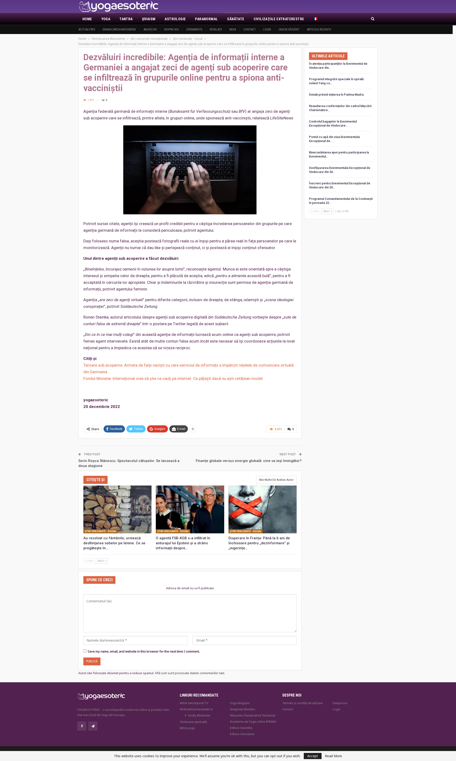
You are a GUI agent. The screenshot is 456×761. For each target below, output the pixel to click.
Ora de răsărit (289, 29)
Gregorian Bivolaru (242, 709)
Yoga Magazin (240, 703)
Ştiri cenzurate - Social (100, 531)
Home (87, 19)
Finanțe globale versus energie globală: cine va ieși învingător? (249, 461)
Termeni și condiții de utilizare (302, 703)
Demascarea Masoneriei (119, 29)
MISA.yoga (187, 728)
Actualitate (86, 29)
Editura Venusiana (242, 734)
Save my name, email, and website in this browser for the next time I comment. (144, 651)
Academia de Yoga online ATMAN (253, 721)
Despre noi (171, 29)
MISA (232, 29)
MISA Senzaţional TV (194, 703)
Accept (312, 756)
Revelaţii (216, 29)
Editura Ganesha (241, 728)
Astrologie (175, 19)
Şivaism (149, 19)
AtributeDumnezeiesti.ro (196, 709)
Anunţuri (150, 29)
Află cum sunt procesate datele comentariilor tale (189, 673)
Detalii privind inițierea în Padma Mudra (336, 94)
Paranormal (206, 19)
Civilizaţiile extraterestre (279, 19)
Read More (333, 756)
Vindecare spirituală (193, 722)
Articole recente (319, 29)
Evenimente (194, 29)
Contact (249, 29)
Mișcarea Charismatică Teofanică (252, 715)
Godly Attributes (199, 715)
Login (267, 29)
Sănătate (235, 19)
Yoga (105, 19)
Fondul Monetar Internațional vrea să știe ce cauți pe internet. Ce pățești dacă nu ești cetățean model (173, 378)
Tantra (126, 19)
